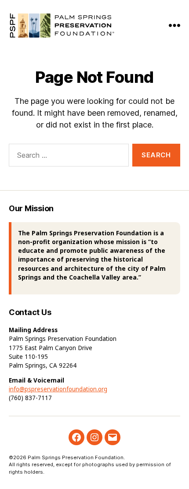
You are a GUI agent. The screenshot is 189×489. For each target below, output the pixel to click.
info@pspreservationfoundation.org (58, 389)
